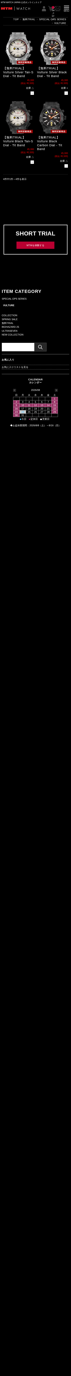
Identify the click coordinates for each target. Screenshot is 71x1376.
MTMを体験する (35, 245)
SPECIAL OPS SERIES (14, 298)
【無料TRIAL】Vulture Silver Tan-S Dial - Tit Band (18, 72)
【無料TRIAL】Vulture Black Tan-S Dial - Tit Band (18, 141)
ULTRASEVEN (9, 330)
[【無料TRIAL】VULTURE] (18, 48)
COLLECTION (9, 315)
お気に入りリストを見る (15, 367)
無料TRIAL (29, 19)
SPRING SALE (10, 319)
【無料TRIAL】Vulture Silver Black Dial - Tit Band (52, 72)
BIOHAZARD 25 (10, 326)
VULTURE (8, 305)
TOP (16, 19)
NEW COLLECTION (12, 334)
